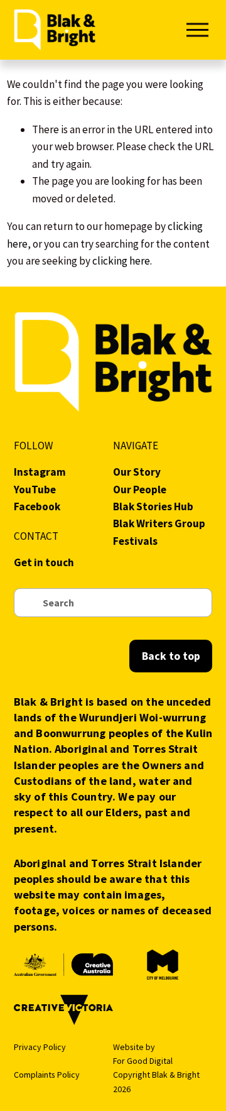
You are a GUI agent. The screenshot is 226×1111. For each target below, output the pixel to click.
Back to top (171, 656)
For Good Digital (143, 1060)
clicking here (121, 261)
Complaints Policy (47, 1074)
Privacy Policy (40, 1047)
